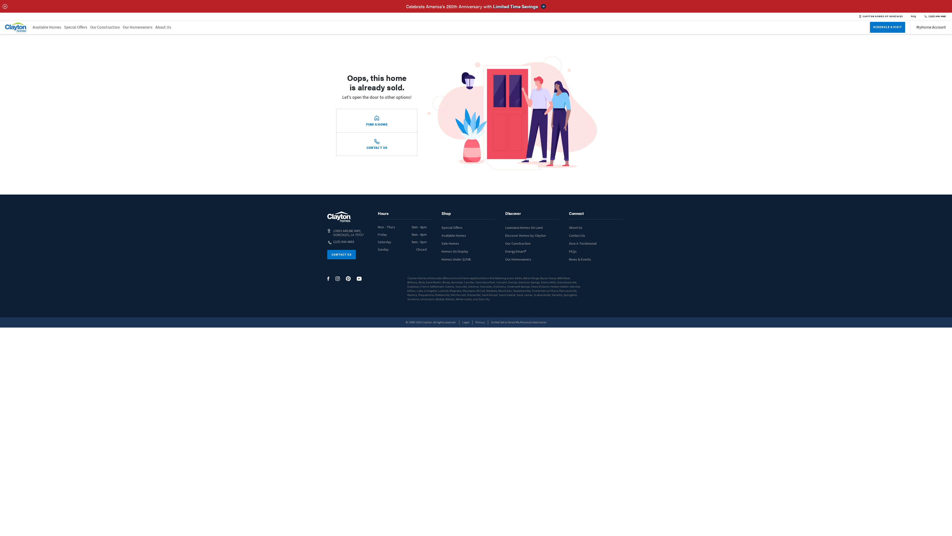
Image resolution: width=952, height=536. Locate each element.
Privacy (480, 322)
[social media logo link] (328, 279)
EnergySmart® (515, 251)
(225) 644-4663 (937, 16)
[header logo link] (16, 27)
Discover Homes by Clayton (525, 235)
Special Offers (75, 27)
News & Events (580, 259)
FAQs (573, 251)
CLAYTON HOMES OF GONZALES (883, 16)
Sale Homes (450, 243)
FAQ (913, 16)
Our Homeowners (137, 27)
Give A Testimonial (582, 243)
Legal (465, 322)
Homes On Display (455, 251)
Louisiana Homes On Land (524, 227)
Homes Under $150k (456, 259)
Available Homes (47, 27)
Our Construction (105, 27)
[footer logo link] (339, 216)
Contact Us (341, 255)
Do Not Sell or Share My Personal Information (519, 322)
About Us (163, 27)
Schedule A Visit (887, 27)
